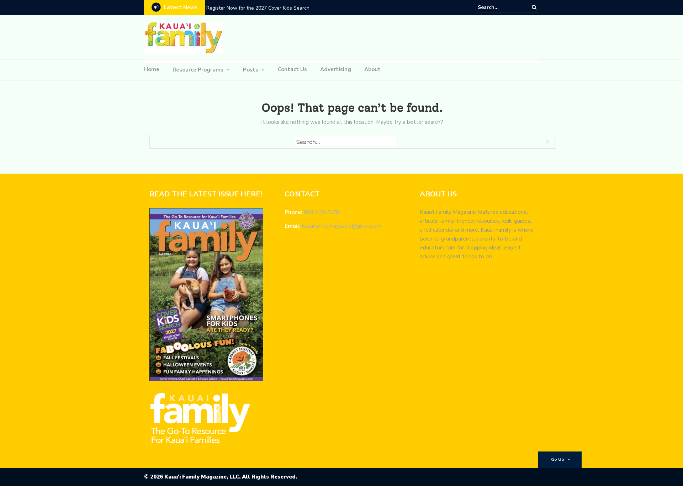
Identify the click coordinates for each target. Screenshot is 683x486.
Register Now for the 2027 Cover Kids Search (257, 8)
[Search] (534, 7)
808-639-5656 (322, 212)
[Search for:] (499, 7)
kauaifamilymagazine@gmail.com (341, 225)
